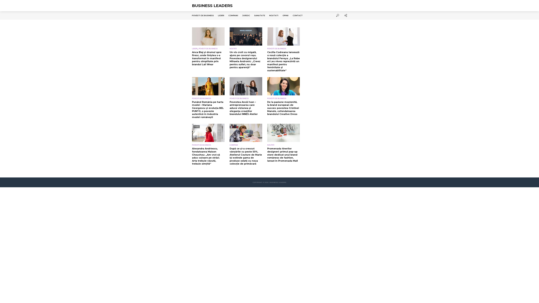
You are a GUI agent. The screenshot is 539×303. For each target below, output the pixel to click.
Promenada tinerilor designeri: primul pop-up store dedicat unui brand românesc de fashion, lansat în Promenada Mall (282, 154)
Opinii (285, 15)
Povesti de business (203, 15)
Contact (298, 15)
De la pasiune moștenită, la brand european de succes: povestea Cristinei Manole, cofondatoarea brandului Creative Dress (283, 108)
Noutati (273, 15)
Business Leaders (212, 6)
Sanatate (259, 15)
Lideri (221, 15)
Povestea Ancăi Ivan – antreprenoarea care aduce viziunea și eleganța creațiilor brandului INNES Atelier (244, 108)
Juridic (246, 15)
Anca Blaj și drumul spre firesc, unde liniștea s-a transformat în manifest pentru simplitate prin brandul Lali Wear (206, 58)
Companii (233, 15)
